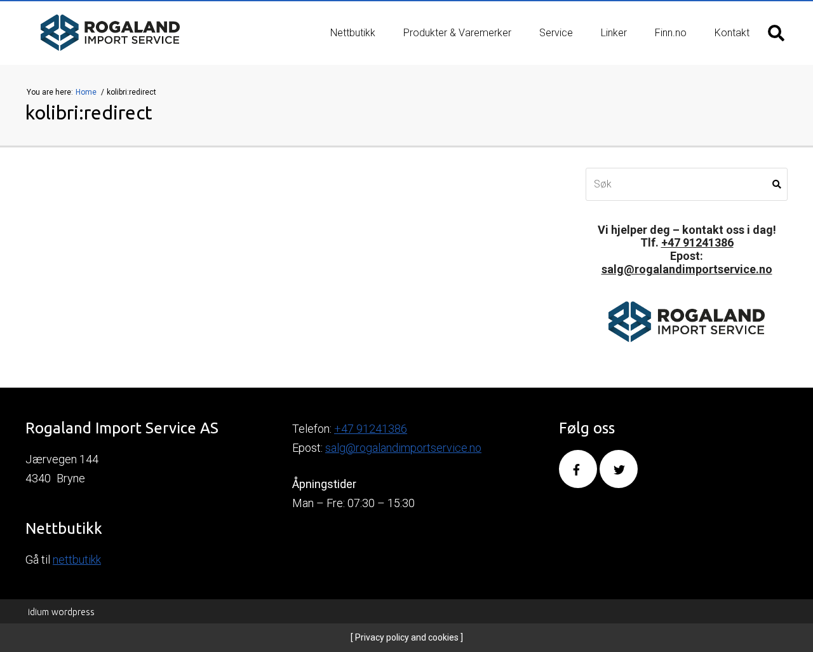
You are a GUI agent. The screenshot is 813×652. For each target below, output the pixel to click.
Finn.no (671, 33)
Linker (614, 33)
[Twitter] (619, 469)
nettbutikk (77, 559)
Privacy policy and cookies (406, 637)
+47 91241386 (697, 242)
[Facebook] (578, 469)
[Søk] (776, 33)
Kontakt (732, 33)
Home (87, 92)
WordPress (61, 612)
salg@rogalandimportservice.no (686, 269)
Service (556, 33)
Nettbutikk (352, 33)
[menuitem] (353, 33)
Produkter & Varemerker (457, 33)
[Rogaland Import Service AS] (110, 33)
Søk (776, 184)
